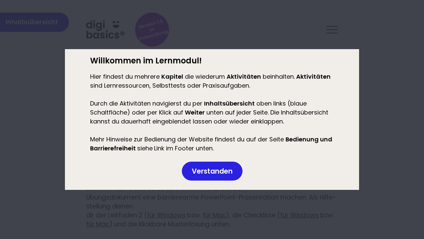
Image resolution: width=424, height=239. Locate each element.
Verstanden (212, 171)
